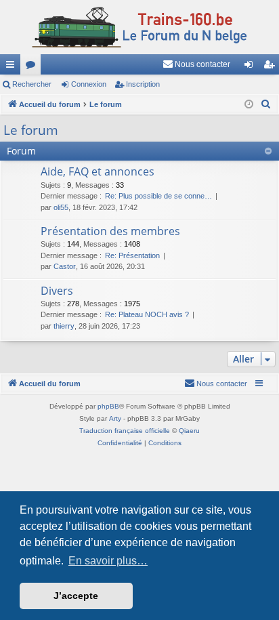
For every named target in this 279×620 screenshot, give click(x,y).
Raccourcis (12, 67)
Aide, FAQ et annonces (97, 171)
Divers (57, 290)
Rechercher (31, 84)
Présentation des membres (110, 231)
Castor (64, 266)
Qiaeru (189, 430)
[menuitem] (196, 64)
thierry (63, 326)
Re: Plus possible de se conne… (158, 196)
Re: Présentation (132, 255)
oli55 (60, 207)
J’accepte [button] (75, 595)
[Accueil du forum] (139, 27)
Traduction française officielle (124, 430)
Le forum (30, 130)
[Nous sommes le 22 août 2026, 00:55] (248, 104)
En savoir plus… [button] (108, 560)
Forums (33, 67)
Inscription (143, 84)
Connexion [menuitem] (251, 67)
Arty (115, 418)
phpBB (108, 406)
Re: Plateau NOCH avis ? (147, 314)
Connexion (88, 84)
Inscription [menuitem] (271, 67)
